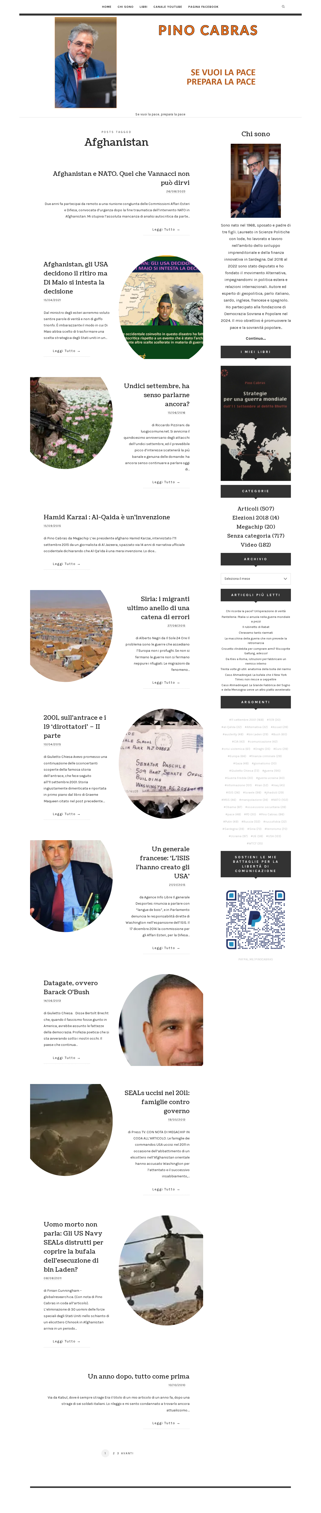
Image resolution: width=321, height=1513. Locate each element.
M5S (229, 799)
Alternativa (257, 727)
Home (107, 7)
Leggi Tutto (163, 229)
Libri (143, 7)
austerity (234, 734)
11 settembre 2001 (247, 719)
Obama (234, 807)
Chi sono (126, 7)
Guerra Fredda (240, 777)
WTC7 (256, 843)
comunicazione (264, 741)
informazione (239, 785)
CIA (239, 741)
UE (258, 836)
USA (274, 836)
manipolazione (254, 799)
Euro (281, 748)
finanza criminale (266, 756)
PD (251, 814)
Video (248, 545)
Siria (255, 828)
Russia (252, 821)
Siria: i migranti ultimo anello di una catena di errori (158, 608)
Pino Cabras (272, 814)
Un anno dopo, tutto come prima (139, 1376)
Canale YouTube (167, 7)
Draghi (262, 748)
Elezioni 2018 (250, 518)
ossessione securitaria (266, 807)
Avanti (127, 1453)
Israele (253, 792)
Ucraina (239, 836)
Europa (238, 756)
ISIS (234, 792)
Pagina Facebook (203, 7)
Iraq (279, 785)
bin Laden (258, 734)
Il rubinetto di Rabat (256, 627)
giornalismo (265, 763)
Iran (262, 785)
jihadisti (275, 792)
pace (234, 814)
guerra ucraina (271, 777)
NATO (280, 799)
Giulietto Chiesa (245, 770)
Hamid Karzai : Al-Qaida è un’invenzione (107, 517)
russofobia (276, 821)
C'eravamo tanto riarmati (256, 632)
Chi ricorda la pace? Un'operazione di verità (256, 611)
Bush (280, 734)
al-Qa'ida (232, 727)
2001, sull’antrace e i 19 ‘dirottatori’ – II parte (75, 726)
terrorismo (277, 828)
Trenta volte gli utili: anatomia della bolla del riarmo (256, 669)
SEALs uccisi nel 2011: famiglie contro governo (157, 1102)
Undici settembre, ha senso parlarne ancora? (157, 395)
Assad (280, 727)
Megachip (249, 527)
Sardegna (234, 828)
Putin (231, 821)
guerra (272, 770)
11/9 (275, 719)
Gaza (242, 763)
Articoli (248, 509)
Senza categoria (249, 536)
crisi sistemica (237, 748)
